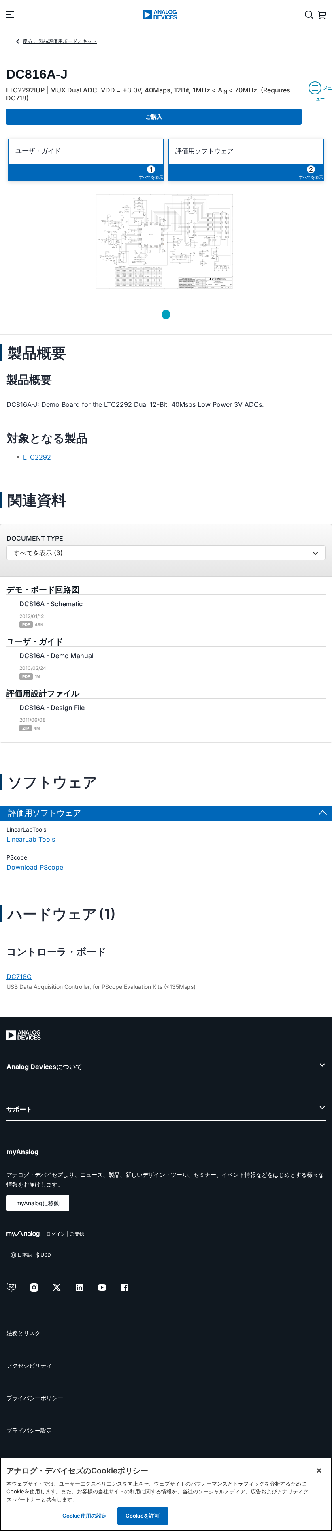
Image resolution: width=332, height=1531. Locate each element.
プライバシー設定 (29, 1430)
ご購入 (153, 116)
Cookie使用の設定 (84, 1515)
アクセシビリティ (29, 1365)
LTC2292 (37, 457)
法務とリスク (23, 1333)
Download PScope (34, 867)
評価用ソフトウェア (204, 151)
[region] (166, 1494)
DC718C (19, 977)
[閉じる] (319, 1471)
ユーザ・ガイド (38, 151)
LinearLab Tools (30, 839)
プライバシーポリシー (34, 1397)
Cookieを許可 (143, 1515)
